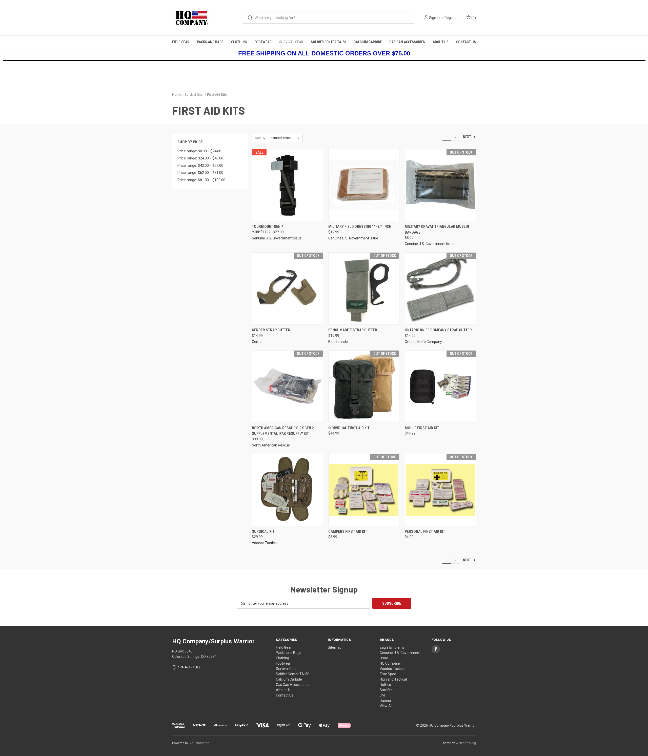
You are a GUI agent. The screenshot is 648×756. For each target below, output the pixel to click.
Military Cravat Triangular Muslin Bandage (437, 229)
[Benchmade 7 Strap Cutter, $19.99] (363, 288)
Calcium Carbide (368, 42)
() (473, 18)
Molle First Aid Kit (422, 428)
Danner (385, 701)
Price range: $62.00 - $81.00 (200, 172)
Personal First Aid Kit (425, 531)
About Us (441, 42)
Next (467, 137)
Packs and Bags (210, 42)
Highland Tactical (393, 679)
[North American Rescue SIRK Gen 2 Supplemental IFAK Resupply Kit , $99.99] (287, 386)
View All (386, 706)
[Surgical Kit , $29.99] (287, 490)
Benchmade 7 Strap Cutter (352, 330)
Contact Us (466, 42)
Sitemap (334, 647)
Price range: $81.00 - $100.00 (201, 180)
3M (382, 695)
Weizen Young (466, 743)
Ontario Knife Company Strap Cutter (438, 330)
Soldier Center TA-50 (328, 42)
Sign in (434, 18)
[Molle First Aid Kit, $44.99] (440, 386)
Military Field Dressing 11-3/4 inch (359, 226)
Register (451, 18)
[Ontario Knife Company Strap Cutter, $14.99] (440, 288)
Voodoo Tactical (392, 669)
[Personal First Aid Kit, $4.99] (440, 490)
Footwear (263, 42)
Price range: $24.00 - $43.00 (200, 158)
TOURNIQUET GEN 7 (267, 226)
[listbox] (285, 138)
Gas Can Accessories (407, 42)
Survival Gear (291, 42)
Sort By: (260, 138)
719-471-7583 (188, 667)
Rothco (385, 685)
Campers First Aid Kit (347, 531)
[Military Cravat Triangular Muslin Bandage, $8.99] (440, 185)
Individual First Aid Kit (349, 428)
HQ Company (390, 663)
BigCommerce (199, 743)
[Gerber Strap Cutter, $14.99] (287, 288)
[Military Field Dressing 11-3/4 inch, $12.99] (363, 185)
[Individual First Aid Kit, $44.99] (363, 386)
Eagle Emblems (392, 647)
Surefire (386, 690)
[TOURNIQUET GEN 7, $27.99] (287, 185)
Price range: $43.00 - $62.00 (200, 165)
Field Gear (180, 42)
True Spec (388, 674)
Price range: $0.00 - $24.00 (199, 151)
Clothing (239, 42)
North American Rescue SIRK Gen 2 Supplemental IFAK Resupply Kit (283, 431)
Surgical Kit (263, 531)
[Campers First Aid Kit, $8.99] (363, 490)
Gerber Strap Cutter (271, 330)
